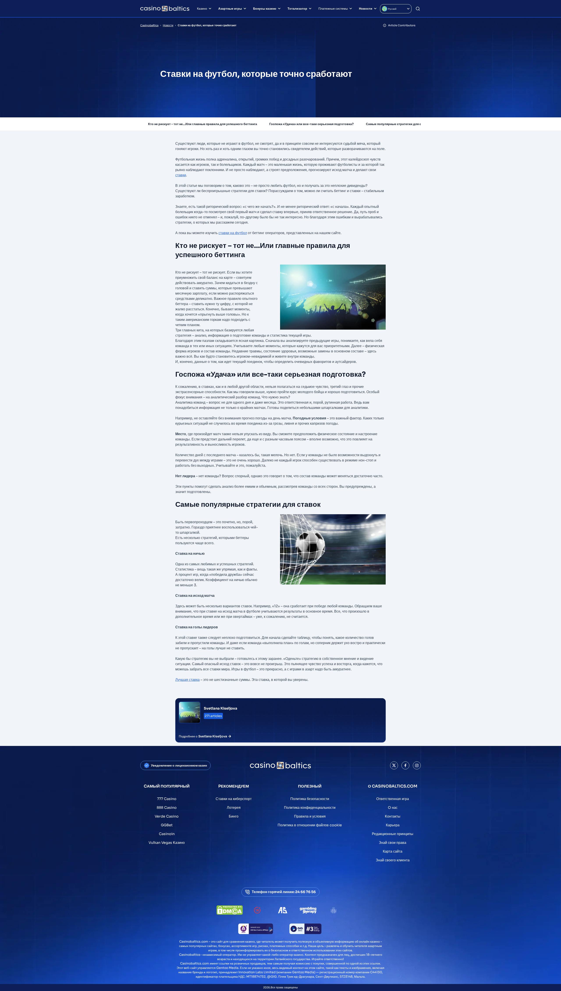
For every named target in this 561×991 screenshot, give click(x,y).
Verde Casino (167, 816)
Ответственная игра (392, 799)
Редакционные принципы (392, 834)
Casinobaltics (149, 25)
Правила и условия (310, 816)
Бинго (233, 816)
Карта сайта (392, 851)
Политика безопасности (309, 799)
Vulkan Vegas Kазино (167, 842)
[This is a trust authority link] (283, 910)
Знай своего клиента (393, 860)
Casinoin (167, 834)
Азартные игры (230, 9)
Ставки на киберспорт (234, 799)
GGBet (167, 825)
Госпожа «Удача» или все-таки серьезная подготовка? (311, 124)
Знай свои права (392, 842)
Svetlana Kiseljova (220, 708)
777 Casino (166, 799)
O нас (393, 807)
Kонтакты (392, 816)
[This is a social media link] (394, 765)
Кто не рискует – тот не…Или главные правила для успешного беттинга (202, 124)
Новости (365, 9)
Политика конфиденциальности (310, 807)
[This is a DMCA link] (230, 910)
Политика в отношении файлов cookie (310, 825)
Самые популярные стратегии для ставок (398, 124)
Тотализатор (297, 9)
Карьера (392, 825)
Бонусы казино (264, 9)
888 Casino (167, 807)
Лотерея (234, 807)
